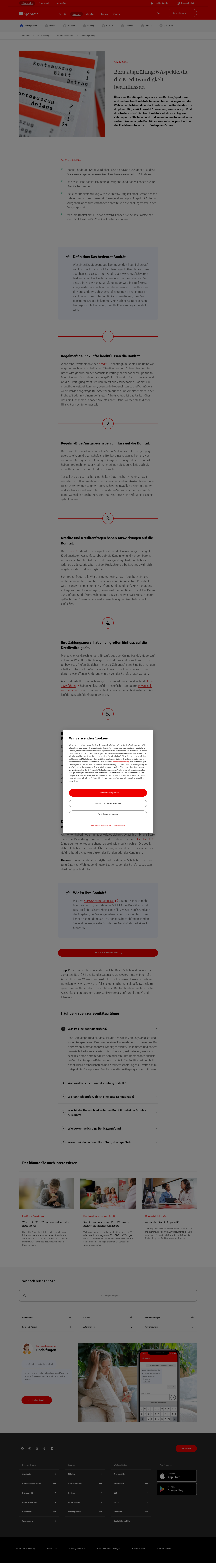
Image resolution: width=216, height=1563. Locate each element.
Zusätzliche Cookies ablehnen (108, 803)
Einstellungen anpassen (108, 814)
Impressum (119, 825)
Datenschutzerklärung (120, 762)
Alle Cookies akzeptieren (108, 793)
